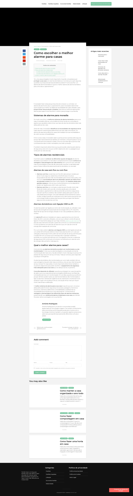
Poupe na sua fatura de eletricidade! (101, 4)
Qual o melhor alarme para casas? (45, 75)
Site (66, 362)
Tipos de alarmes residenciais (44, 70)
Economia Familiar (65, 4)
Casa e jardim (64, 387)
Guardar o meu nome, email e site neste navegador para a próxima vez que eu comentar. (55, 368)
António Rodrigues (40, 60)
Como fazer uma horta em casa (71, 442)
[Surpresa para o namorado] (94, 56)
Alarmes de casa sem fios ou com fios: (48, 71)
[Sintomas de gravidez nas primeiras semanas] (94, 68)
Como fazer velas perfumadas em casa (103, 62)
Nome (35, 362)
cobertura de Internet (72, 221)
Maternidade (76, 4)
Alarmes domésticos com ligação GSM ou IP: (50, 73)
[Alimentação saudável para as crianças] (94, 80)
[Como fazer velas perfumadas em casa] (94, 62)
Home (35, 46)
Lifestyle (84, 4)
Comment (36, 344)
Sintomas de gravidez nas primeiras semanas (103, 68)
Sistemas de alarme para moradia (45, 68)
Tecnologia (43, 49)
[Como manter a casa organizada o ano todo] (43, 396)
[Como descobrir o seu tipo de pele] (94, 74)
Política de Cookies (75, 474)
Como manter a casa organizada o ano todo (71, 392)
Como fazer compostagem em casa (72, 417)
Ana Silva (64, 404)
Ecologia (71, 413)
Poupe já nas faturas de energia (121, 490)
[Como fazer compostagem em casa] (43, 421)
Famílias (44, 4)
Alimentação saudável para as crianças (103, 81)
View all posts (46, 319)
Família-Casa (73, 492)
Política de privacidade (76, 471)
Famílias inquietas (53, 4)
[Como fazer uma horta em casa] (43, 446)
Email (51, 362)
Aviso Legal (73, 477)
